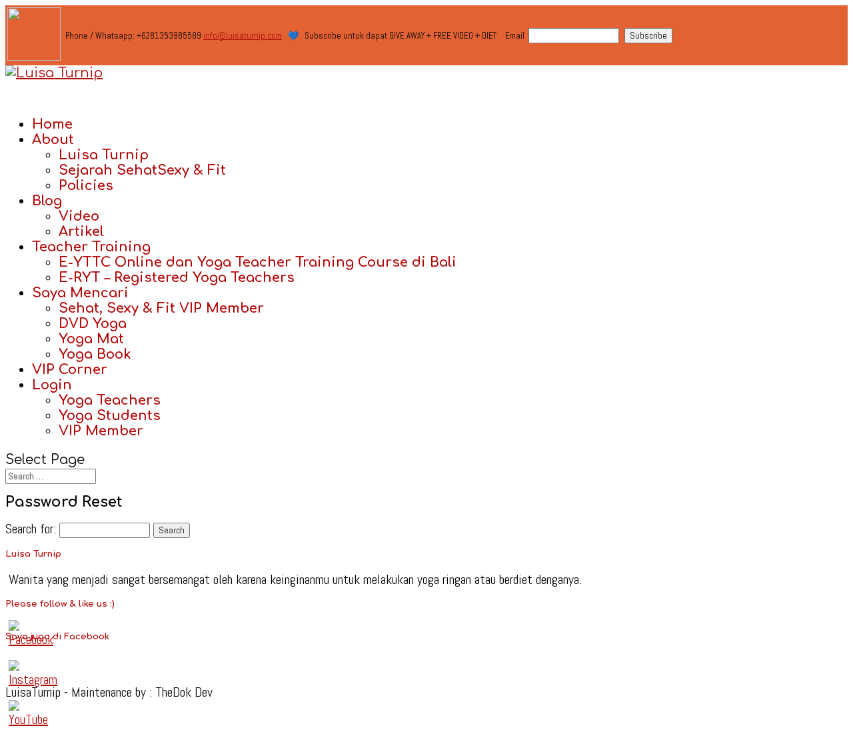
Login (52, 385)
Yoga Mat (91, 339)
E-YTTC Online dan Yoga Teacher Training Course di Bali (257, 262)
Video (79, 216)
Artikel (81, 231)
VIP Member (101, 431)
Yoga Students (110, 415)
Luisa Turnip (104, 155)
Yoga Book (95, 354)
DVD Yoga (93, 323)
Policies (86, 185)
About (53, 139)
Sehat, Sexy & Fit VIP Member (161, 308)
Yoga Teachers (110, 400)
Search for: (30, 528)
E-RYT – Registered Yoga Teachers (177, 277)
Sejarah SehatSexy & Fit (142, 170)
